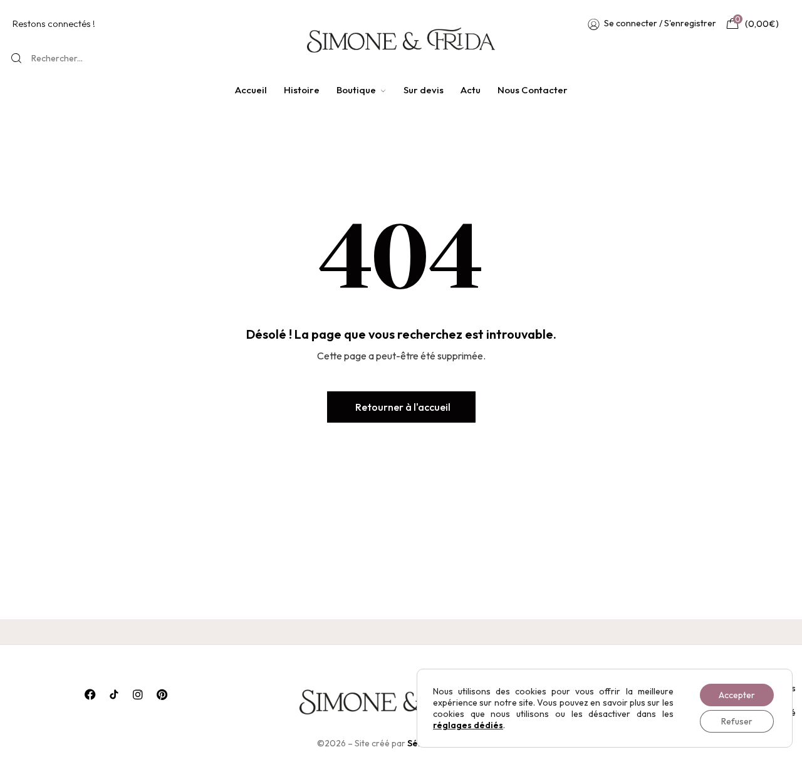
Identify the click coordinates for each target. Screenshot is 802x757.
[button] (401, 407)
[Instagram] (137, 694)
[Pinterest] (161, 694)
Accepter (737, 695)
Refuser (737, 721)
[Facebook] (90, 694)
